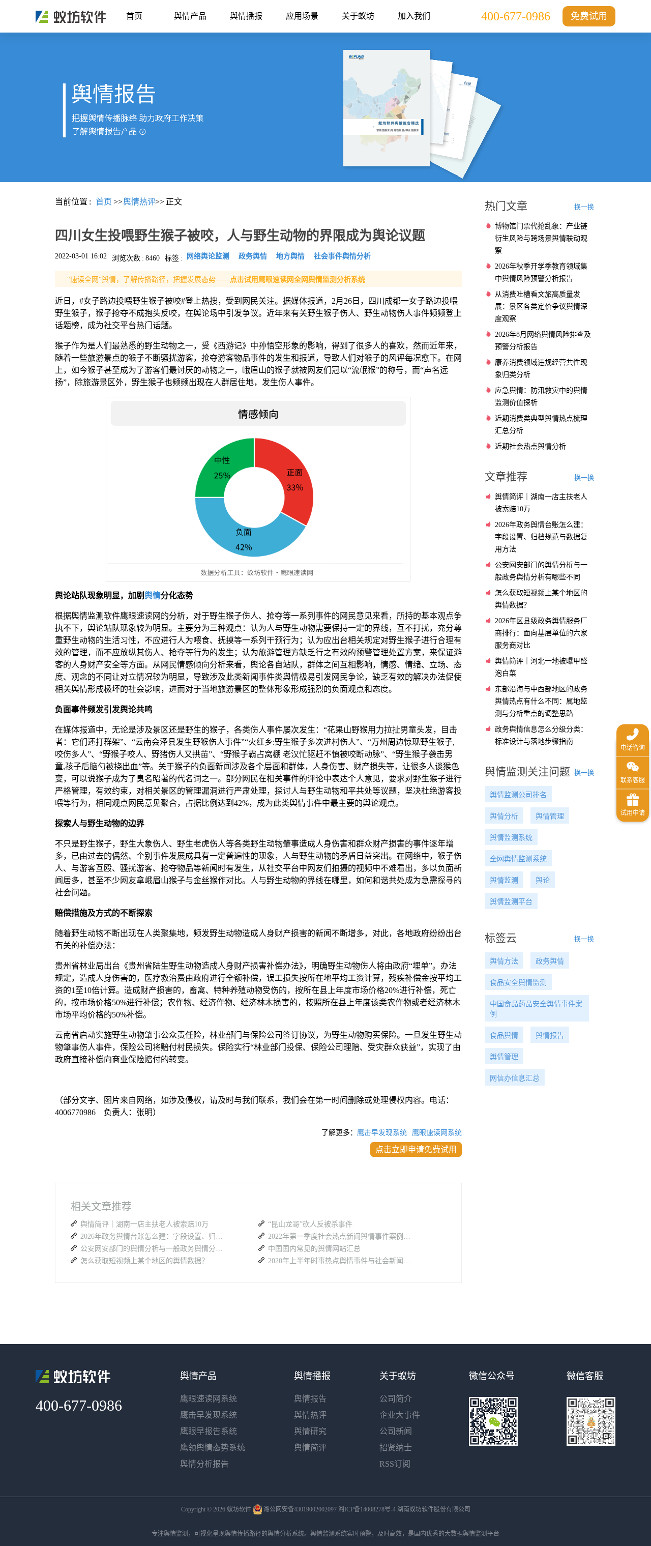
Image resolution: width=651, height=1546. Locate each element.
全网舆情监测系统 (518, 859)
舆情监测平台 (511, 902)
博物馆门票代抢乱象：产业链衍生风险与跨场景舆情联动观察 (541, 238)
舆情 (152, 595)
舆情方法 (504, 961)
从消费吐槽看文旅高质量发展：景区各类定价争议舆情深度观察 (541, 306)
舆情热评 (310, 1415)
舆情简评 (310, 1447)
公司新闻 (395, 1431)
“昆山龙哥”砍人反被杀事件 (310, 1224)
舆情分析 (504, 816)
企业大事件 (399, 1415)
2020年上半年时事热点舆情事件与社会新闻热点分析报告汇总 (342, 1261)
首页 (134, 16)
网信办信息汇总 (515, 1078)
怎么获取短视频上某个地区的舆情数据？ (144, 1261)
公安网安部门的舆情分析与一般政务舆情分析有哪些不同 (154, 1248)
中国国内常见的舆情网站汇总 (314, 1248)
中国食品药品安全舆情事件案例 (536, 1009)
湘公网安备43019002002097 (300, 1509)
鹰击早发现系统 (382, 1132)
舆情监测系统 (511, 837)
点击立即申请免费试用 (416, 1149)
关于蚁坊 (358, 16)
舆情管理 (550, 816)
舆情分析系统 (286, 1533)
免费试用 (589, 16)
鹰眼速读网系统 (437, 1132)
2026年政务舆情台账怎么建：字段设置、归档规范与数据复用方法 (154, 1236)
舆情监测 (504, 880)
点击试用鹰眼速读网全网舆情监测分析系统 (297, 279)
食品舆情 (504, 1035)
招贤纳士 (395, 1447)
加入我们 (414, 16)
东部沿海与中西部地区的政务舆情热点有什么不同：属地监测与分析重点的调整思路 (541, 701)
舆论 (543, 880)
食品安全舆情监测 (518, 982)
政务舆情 (550, 961)
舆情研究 (310, 1431)
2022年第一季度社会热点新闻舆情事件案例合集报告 (342, 1236)
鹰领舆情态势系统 (212, 1447)
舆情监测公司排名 (518, 795)
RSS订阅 (394, 1464)
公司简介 (395, 1398)
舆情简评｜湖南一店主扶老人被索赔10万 (144, 1224)
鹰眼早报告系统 (208, 1431)
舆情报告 (550, 1035)
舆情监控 (71, 17)
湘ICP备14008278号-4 (367, 1509)
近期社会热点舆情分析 (530, 446)
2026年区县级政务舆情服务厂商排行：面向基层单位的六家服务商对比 (541, 633)
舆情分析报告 (204, 1464)
